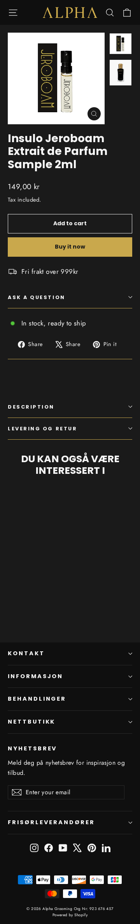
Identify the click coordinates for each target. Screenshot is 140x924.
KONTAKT (26, 653)
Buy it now (70, 247)
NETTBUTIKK (31, 722)
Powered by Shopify (70, 915)
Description (31, 407)
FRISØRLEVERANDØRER (51, 822)
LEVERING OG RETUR (42, 428)
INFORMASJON (35, 676)
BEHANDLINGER (37, 699)
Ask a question (36, 297)
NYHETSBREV (32, 748)
